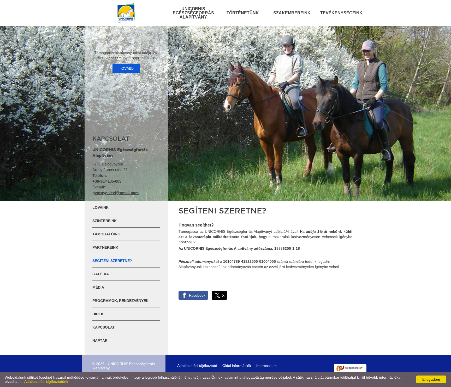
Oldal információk (236, 366)
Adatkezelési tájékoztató (197, 366)
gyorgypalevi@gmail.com (115, 192)
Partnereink (105, 247)
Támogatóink (106, 234)
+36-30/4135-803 (106, 181)
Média (98, 287)
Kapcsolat (103, 327)
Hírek (98, 314)
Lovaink (100, 207)
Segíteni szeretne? (112, 261)
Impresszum (266, 366)
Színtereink (104, 221)
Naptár (100, 340)
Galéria (100, 274)
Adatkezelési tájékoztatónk (46, 381)
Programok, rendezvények (120, 301)
